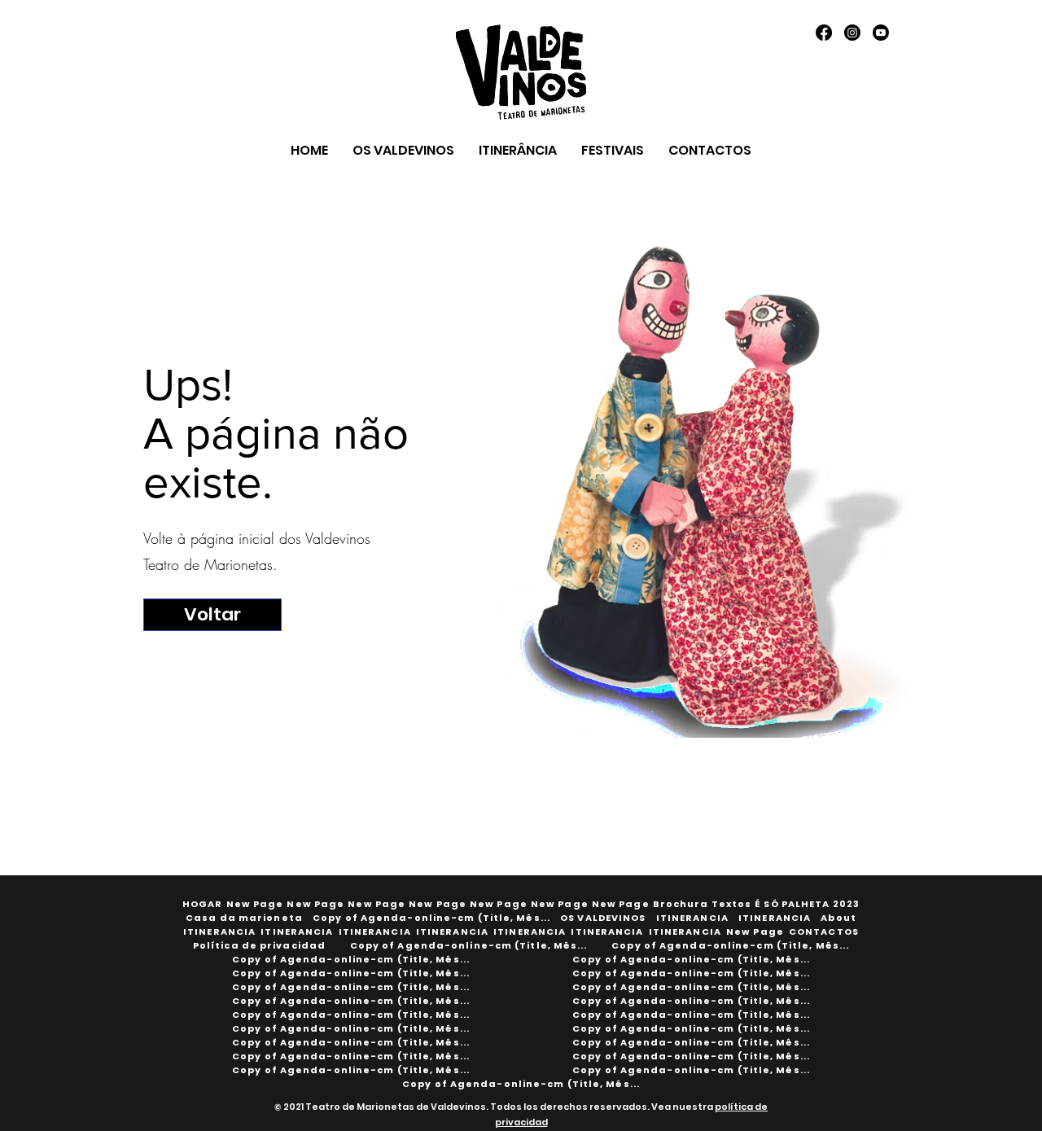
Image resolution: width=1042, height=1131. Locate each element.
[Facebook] (824, 32)
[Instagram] (852, 32)
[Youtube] (881, 32)
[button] (702, 904)
